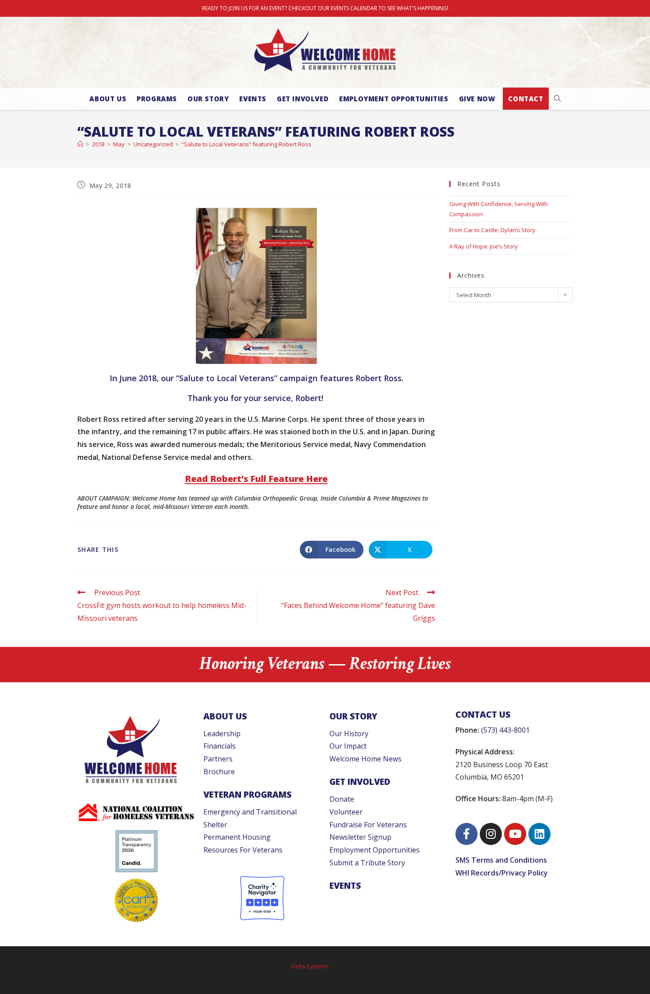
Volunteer (346, 812)
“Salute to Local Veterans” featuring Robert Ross (246, 144)
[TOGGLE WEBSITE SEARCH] (557, 99)
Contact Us (482, 714)
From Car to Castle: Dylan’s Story (492, 230)
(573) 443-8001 (505, 730)
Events (345, 885)
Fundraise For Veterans (368, 825)
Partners (218, 759)
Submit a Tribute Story (367, 863)
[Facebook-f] (466, 834)
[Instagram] (491, 834)
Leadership (222, 733)
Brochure (219, 771)
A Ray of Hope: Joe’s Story (483, 246)
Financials (219, 746)
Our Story (353, 716)
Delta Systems (310, 966)
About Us (225, 716)
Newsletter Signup (360, 837)
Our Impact (348, 746)
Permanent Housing (237, 837)
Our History (348, 733)
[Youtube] (515, 834)
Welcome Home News (365, 759)
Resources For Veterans (243, 850)
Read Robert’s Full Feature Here (256, 479)
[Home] (80, 144)
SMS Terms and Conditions (501, 860)
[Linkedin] (539, 834)
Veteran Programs (247, 794)
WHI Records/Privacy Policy (501, 873)
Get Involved (359, 782)
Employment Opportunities (374, 850)
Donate (341, 799)
